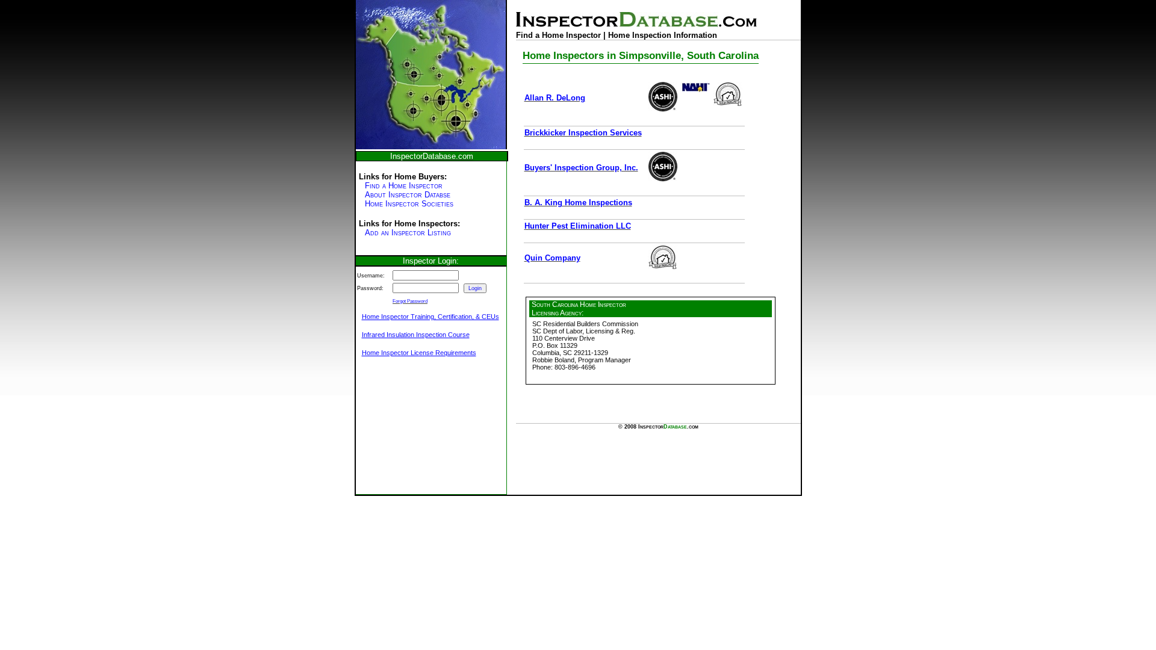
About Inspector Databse (407, 194)
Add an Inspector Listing (408, 232)
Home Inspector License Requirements (419, 352)
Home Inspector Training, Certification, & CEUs (430, 316)
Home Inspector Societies (409, 203)
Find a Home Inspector (404, 185)
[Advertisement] (416, 432)
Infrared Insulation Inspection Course (416, 334)
